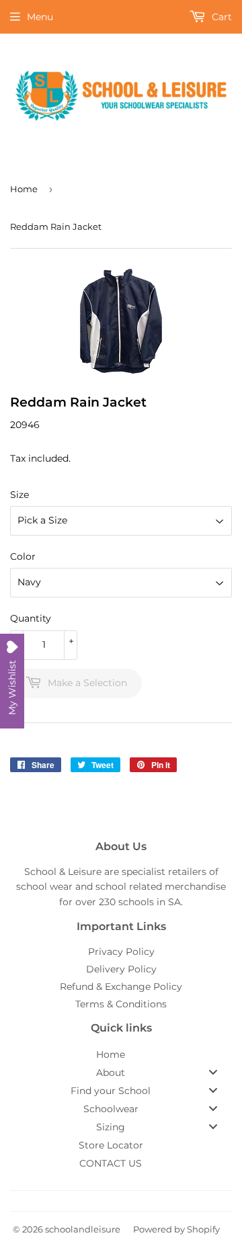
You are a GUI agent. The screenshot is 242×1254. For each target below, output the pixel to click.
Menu (40, 17)
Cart (220, 17)
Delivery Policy (121, 969)
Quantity (30, 618)
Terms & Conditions (121, 1004)
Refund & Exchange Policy (121, 986)
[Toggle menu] (213, 1072)
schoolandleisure (82, 1229)
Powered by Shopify (176, 1229)
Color (23, 556)
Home (24, 188)
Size (19, 495)
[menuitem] (121, 1054)
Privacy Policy (121, 952)
